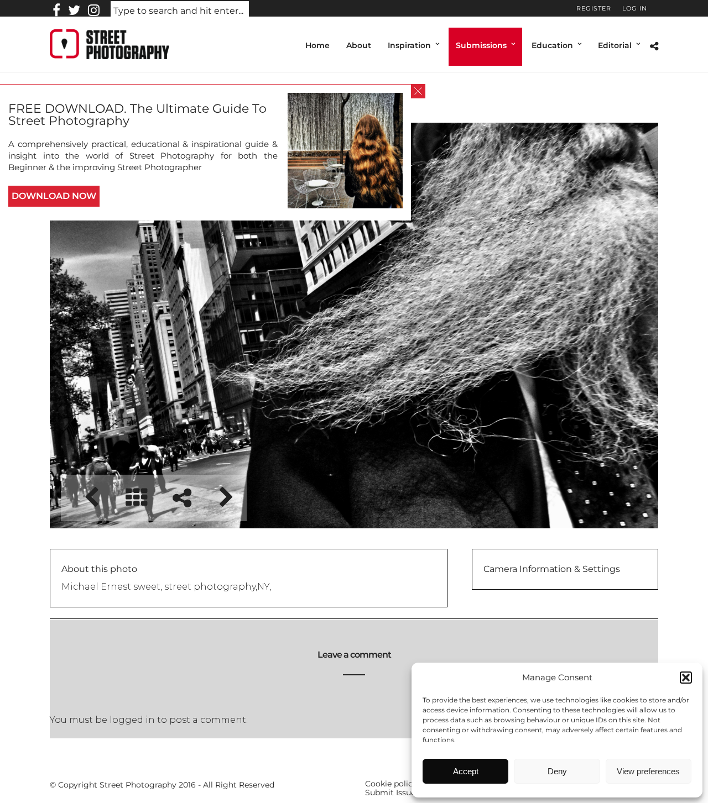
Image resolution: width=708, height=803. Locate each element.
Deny (557, 771)
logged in (132, 720)
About (358, 45)
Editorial (615, 45)
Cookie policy (391, 784)
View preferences (648, 771)
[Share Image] (182, 497)
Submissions (481, 45)
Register (593, 8)
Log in (634, 8)
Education (552, 45)
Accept (465, 771)
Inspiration (409, 45)
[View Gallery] (136, 497)
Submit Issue (390, 792)
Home (317, 45)
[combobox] (180, 11)
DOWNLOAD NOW (54, 196)
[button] (685, 677)
